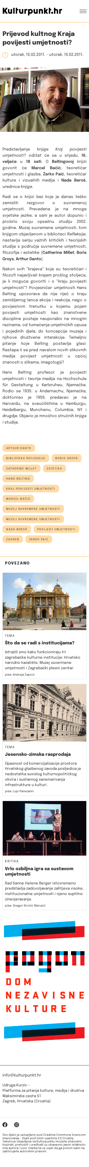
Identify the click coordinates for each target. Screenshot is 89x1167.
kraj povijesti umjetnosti (30, 488)
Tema (10, 636)
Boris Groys (66, 458)
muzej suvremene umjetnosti (33, 509)
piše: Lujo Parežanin (19, 791)
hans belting (18, 478)
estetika (54, 468)
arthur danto (18, 448)
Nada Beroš (16, 529)
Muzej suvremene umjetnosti (33, 519)
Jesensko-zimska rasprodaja (38, 754)
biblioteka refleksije (25, 458)
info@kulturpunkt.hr (21, 1075)
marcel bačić (18, 499)
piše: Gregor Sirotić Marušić (25, 905)
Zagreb (12, 539)
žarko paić (38, 539)
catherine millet (21, 468)
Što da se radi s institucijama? (39, 643)
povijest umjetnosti (56, 529)
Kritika (12, 861)
